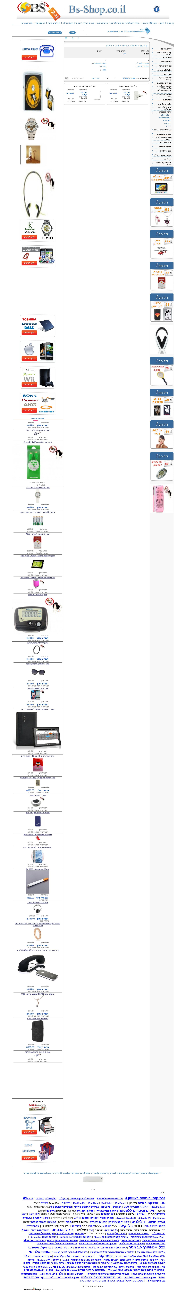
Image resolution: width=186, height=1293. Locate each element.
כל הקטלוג (145, 51)
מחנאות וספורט (129, 45)
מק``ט (125, 78)
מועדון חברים (27, 23)
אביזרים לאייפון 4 (64, 1233)
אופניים (99, 51)
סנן (97, 78)
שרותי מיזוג (85, 1280)
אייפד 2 (111, 1280)
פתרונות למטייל (143, 63)
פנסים (146, 54)
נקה (93, 78)
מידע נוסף (71, 101)
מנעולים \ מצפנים (99, 63)
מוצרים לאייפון (99, 1280)
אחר (104, 70)
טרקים (103, 66)
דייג (117, 45)
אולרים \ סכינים (143, 66)
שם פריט (132, 78)
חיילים (109, 45)
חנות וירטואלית (47, 1290)
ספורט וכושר (121, 51)
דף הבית (144, 45)
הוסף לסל (82, 101)
